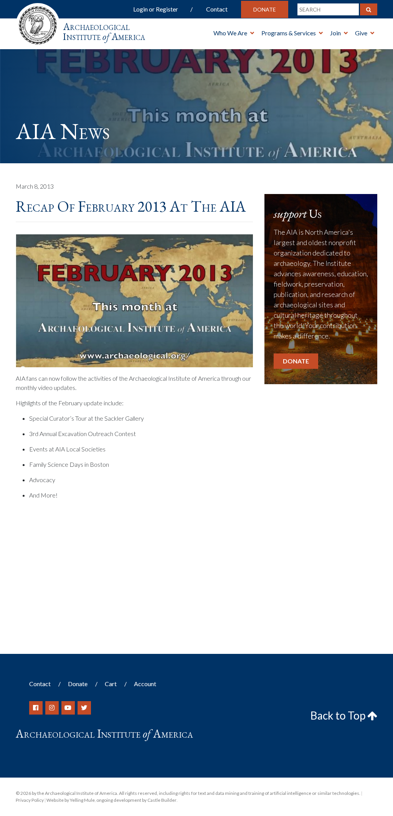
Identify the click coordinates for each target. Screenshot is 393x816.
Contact (217, 9)
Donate (264, 9)
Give (361, 32)
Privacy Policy (30, 800)
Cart (111, 683)
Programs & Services (288, 32)
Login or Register (155, 9)
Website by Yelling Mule (70, 800)
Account (145, 683)
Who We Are (230, 32)
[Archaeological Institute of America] (38, 23)
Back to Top (338, 715)
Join (335, 32)
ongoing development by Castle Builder (136, 800)
